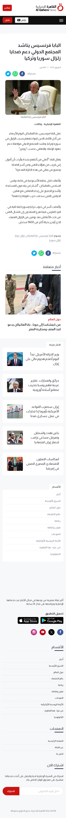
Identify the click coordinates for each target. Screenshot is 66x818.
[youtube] (43, 632)
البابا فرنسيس (46, 235)
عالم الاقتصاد (54, 514)
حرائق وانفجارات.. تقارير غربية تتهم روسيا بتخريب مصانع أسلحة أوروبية (43, 385)
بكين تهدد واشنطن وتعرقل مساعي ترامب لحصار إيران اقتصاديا (45, 437)
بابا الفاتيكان (32, 235)
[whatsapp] (15, 74)
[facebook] (22, 74)
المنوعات (56, 534)
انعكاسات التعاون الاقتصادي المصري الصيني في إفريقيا (42, 463)
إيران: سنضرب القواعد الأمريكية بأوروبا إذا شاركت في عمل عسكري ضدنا (42, 411)
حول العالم (55, 507)
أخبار (58, 494)
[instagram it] (34, 632)
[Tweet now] (51, 632)
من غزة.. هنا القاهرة (50, 547)
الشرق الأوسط (53, 501)
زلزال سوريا (55, 240)
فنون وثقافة (54, 527)
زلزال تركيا (20, 235)
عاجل (7, 20)
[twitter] (8, 74)
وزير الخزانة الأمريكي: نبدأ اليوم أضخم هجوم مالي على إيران (42, 359)
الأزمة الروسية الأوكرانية (48, 540)
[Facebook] (60, 632)
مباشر (7, 8)
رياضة (57, 520)
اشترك (11, 791)
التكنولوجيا (55, 554)
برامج (23, 20)
